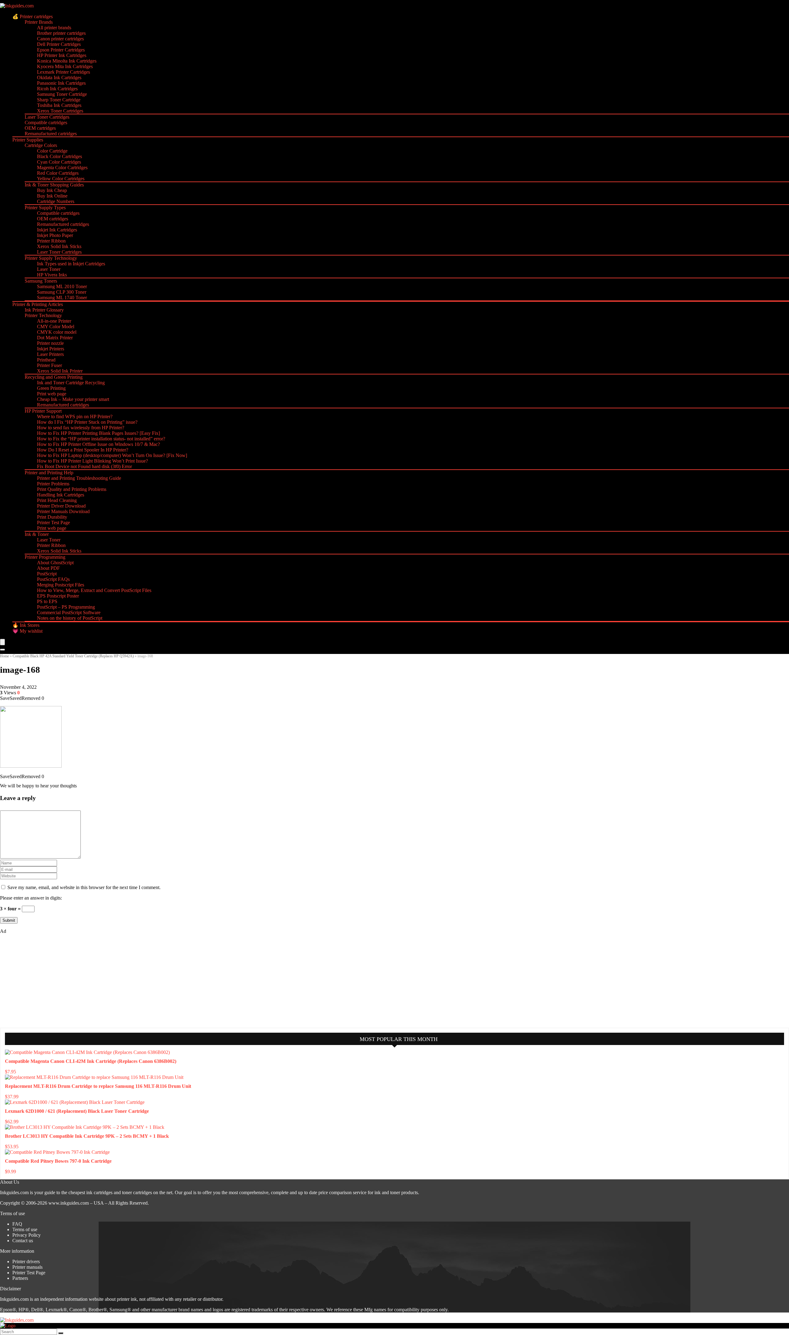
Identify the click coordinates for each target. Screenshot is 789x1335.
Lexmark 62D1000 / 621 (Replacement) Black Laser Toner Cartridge (77, 1111)
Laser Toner (48, 269)
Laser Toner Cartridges (47, 117)
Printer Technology (43, 315)
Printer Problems (53, 483)
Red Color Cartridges (58, 173)
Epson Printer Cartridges (61, 49)
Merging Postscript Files (60, 584)
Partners (20, 1278)
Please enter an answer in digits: (31, 897)
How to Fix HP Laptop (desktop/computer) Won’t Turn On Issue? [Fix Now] (112, 455)
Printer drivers (26, 1261)
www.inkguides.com (68, 1203)
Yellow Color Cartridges (60, 178)
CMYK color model (56, 332)
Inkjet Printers (50, 348)
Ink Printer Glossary (44, 309)
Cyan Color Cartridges (59, 162)
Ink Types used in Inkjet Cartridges (71, 263)
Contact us (22, 1240)
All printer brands (54, 27)
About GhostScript (55, 562)
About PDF (48, 568)
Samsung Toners (41, 281)
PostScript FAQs (53, 579)
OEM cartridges (40, 128)
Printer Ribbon (51, 240)
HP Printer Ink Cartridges (61, 55)
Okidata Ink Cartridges (59, 77)
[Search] (2, 650)
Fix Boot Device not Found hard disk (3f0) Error (84, 466)
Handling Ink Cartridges (60, 494)
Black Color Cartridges (59, 156)
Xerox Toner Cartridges (60, 110)
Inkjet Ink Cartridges (57, 229)
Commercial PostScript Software (68, 612)
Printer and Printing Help (49, 472)
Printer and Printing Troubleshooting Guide (79, 478)
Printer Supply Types (45, 207)
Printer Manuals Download (63, 511)
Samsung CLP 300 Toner (61, 292)
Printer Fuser (49, 365)
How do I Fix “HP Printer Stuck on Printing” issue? (87, 422)
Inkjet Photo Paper (55, 235)
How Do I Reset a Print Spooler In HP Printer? (82, 449)
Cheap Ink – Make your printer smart (73, 399)
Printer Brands (39, 22)
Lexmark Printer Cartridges (63, 72)
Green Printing (51, 388)
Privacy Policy (26, 1235)
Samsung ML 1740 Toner (62, 297)
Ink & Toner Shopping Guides (54, 184)
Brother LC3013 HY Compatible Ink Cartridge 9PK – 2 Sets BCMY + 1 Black (87, 1136)
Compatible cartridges (46, 122)
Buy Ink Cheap (52, 190)
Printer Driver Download (61, 505)
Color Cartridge (52, 150)
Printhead (46, 359)
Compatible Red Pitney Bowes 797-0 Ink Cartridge (58, 1161)
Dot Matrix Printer (55, 337)
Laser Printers (50, 354)
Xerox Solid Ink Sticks (59, 246)
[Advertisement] (46, 980)
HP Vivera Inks (52, 274)
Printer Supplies (27, 139)
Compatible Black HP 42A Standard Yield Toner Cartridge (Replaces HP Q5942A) (73, 656)
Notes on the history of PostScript (69, 618)
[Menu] (2, 642)
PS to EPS (47, 601)
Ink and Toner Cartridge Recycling (71, 382)
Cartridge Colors (41, 145)
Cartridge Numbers (55, 201)
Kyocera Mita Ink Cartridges (65, 66)
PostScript (47, 573)
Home (4, 656)
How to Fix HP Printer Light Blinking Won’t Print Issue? (92, 460)
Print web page (51, 393)
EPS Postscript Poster (58, 595)
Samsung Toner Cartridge (62, 94)
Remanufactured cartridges (51, 133)
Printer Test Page (53, 522)
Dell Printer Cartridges (59, 44)
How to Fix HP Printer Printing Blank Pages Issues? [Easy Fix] (98, 433)
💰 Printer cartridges (32, 16)
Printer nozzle (50, 343)
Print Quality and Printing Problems (71, 489)
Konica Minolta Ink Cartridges (66, 60)
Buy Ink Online (52, 195)
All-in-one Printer (54, 321)
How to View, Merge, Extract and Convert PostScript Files (94, 590)
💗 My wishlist (27, 631)
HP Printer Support (43, 411)
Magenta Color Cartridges (62, 167)
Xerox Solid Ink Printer (60, 371)
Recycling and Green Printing (54, 377)
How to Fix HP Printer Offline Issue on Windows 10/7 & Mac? (98, 444)
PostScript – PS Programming (66, 607)
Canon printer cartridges (60, 38)
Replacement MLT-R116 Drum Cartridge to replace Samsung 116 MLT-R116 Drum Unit (98, 1086)
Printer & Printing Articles (37, 304)
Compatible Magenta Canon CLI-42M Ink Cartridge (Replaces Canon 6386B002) (90, 1061)
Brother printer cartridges (61, 33)
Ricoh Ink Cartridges (57, 88)
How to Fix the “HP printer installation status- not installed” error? (101, 438)
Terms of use (24, 1229)
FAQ (17, 1224)
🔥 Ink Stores (25, 625)
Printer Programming (45, 557)
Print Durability (52, 517)
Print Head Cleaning (57, 500)
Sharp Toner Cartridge (58, 99)
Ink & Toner (37, 534)
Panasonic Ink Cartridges (61, 83)
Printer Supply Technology (51, 258)
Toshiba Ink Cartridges (59, 105)
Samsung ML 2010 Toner (62, 286)
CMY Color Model (55, 326)
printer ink (127, 1299)
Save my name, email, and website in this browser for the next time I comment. (84, 887)
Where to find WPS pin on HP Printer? (74, 416)
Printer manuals (27, 1267)
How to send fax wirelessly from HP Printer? (80, 427)
